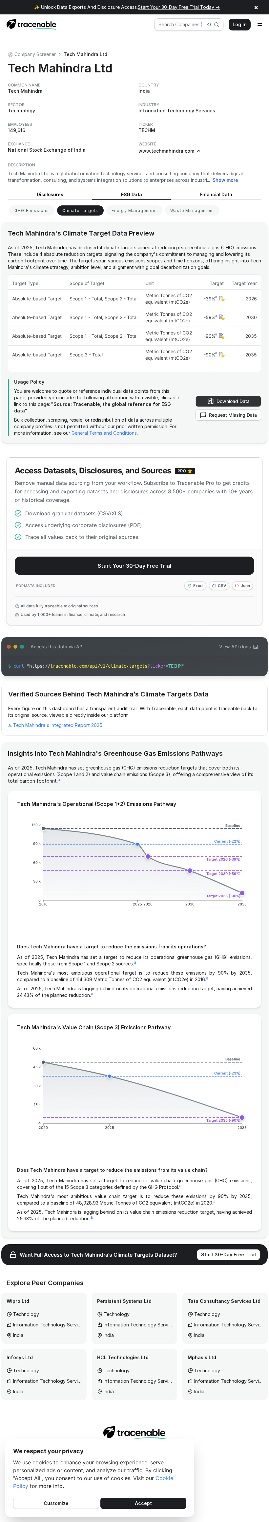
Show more (225, 180)
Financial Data (216, 194)
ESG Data (131, 194)
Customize (56, 1503)
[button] (221, 298)
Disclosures (50, 194)
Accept (143, 1503)
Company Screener (35, 54)
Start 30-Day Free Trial (228, 1254)
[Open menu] (259, 24)
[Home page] (29, 24)
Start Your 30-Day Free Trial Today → (179, 7)
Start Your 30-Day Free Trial (134, 565)
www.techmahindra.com (166, 151)
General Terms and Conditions (104, 433)
